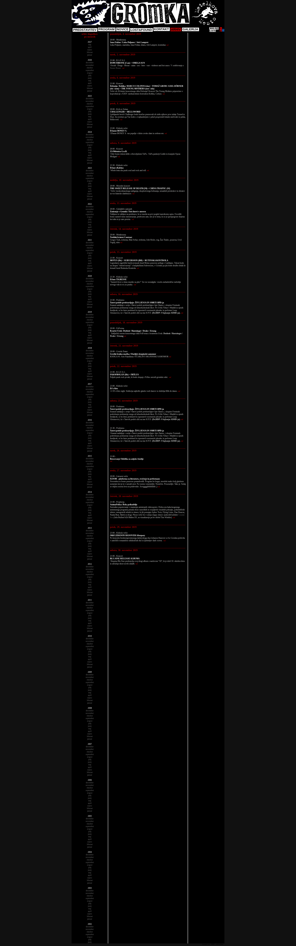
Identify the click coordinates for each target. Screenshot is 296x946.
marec (89, 50)
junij (89, 78)
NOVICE (122, 29)
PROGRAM (106, 29)
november (90, 65)
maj (89, 44)
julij (89, 75)
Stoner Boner (115, 68)
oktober (90, 68)
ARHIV (176, 29)
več (167, 45)
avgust (89, 73)
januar (89, 55)
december (90, 62)
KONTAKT (161, 29)
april (89, 47)
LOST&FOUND (141, 30)
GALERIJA (190, 29)
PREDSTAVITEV (84, 30)
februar (90, 52)
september (90, 70)
